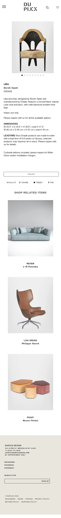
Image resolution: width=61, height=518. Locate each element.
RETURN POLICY (12, 502)
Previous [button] (12, 47)
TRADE (20, 499)
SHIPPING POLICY (29, 502)
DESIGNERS (10, 499)
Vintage (29, 499)
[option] (33, 47)
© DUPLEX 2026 (12, 496)
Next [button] (53, 47)
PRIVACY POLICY (42, 499)
